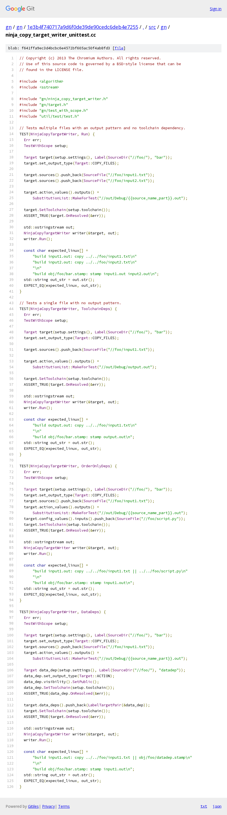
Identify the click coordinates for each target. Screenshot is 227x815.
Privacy (48, 806)
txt (203, 806)
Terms (64, 806)
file (119, 48)
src (152, 27)
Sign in (215, 8)
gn (9, 27)
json (217, 806)
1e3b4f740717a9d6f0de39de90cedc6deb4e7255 (82, 27)
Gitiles (33, 806)
